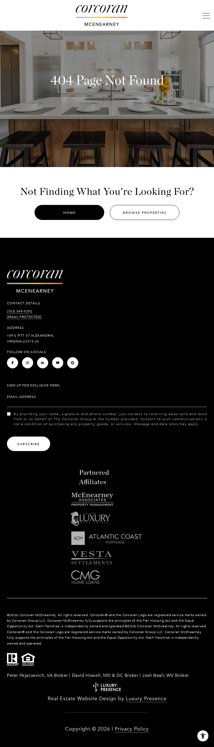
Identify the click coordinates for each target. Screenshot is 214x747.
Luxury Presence (146, 698)
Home (69, 212)
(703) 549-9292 (19, 311)
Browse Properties (145, 212)
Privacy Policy (132, 729)
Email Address (21, 397)
